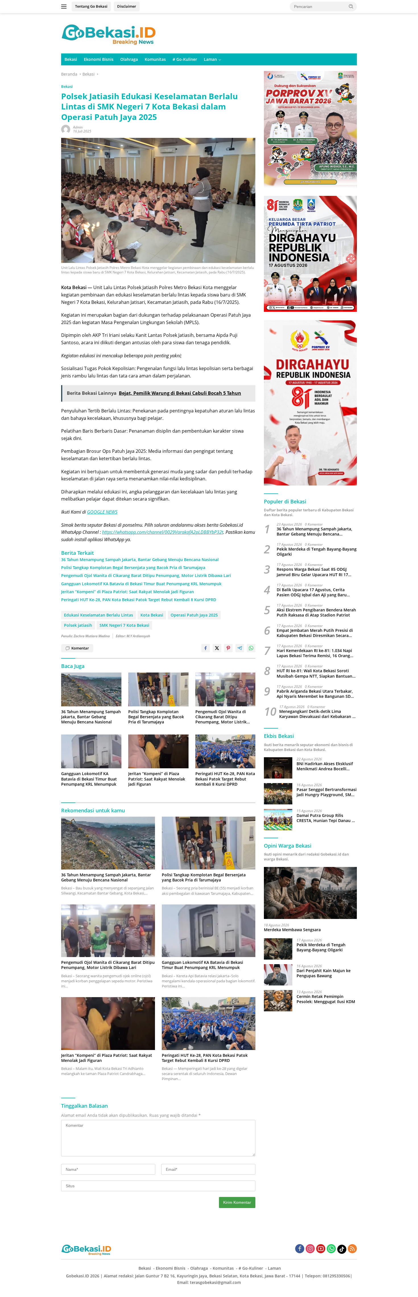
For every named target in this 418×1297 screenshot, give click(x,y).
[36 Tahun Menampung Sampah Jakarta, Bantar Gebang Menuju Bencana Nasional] (91, 689)
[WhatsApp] (331, 1249)
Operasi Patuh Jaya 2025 (194, 615)
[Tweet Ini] (217, 648)
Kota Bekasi (151, 615)
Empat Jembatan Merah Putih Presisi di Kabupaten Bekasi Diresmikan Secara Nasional (315, 633)
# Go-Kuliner (185, 59)
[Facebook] (299, 1249)
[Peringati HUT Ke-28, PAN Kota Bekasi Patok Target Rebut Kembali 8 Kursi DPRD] (225, 751)
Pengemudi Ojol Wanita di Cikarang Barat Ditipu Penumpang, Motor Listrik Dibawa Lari (146, 575)
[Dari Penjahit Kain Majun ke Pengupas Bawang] (278, 974)
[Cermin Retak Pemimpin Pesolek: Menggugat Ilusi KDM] (278, 1000)
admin (78, 127)
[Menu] (65, 6)
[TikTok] (341, 1249)
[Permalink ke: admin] (65, 129)
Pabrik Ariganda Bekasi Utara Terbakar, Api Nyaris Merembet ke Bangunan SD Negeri (315, 694)
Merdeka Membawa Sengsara (292, 929)
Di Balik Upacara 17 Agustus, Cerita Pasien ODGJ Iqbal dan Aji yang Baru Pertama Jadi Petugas (312, 593)
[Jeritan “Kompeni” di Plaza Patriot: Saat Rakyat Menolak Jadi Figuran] (158, 751)
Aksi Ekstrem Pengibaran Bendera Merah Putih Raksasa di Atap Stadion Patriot (316, 613)
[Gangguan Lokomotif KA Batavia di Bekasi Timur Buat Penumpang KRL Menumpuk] (91, 751)
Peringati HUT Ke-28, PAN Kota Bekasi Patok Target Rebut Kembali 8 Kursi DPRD (138, 599)
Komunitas (155, 59)
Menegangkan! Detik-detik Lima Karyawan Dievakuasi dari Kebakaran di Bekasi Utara (317, 714)
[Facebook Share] (205, 648)
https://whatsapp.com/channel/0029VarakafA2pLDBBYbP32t (162, 532)
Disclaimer (126, 6)
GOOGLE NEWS (102, 512)
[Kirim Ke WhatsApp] (251, 648)
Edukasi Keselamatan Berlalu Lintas (98, 615)
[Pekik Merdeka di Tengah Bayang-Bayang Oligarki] (278, 949)
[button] (351, 6)
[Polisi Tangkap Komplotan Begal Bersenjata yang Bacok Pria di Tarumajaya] (158, 689)
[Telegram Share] (239, 648)
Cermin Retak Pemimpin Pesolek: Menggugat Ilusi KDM (326, 999)
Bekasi (71, 59)
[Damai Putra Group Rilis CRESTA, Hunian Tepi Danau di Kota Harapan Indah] (278, 819)
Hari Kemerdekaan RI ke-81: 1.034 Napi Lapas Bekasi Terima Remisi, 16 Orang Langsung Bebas (314, 653)
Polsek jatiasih (78, 625)
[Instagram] (310, 1249)
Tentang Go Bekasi (91, 6)
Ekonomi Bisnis (98, 59)
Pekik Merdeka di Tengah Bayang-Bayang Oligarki (317, 552)
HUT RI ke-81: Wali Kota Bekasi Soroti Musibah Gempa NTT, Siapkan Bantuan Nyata (314, 674)
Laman (210, 59)
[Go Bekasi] (109, 33)
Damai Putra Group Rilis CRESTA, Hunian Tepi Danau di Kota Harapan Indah (326, 818)
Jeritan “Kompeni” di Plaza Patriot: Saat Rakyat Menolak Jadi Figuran (127, 591)
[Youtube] (320, 1249)
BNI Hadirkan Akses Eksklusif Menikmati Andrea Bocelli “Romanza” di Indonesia (325, 766)
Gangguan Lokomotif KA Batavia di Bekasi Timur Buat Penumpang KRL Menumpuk (141, 583)
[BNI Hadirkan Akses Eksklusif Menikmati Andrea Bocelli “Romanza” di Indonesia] (278, 768)
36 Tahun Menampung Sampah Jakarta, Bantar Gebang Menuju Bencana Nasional (140, 559)
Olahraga (129, 59)
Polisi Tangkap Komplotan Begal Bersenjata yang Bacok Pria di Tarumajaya (133, 567)
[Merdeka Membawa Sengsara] (310, 893)
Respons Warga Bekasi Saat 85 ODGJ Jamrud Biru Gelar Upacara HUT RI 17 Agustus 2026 (312, 572)
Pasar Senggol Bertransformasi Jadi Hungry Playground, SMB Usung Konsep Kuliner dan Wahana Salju (327, 792)
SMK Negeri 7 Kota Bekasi (124, 625)
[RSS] (352, 1249)
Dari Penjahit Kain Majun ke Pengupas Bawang (324, 973)
